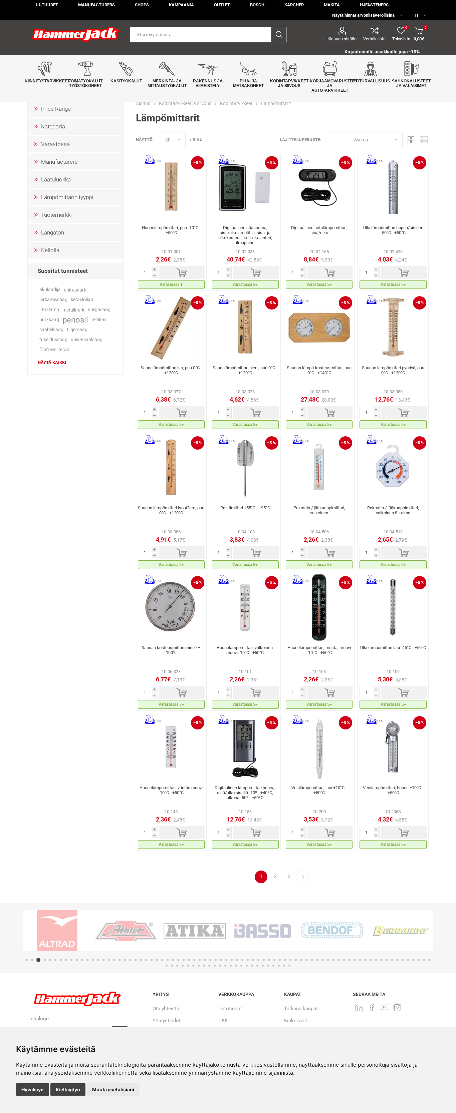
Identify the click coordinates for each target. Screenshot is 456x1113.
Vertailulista (374, 38)
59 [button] (338, 960)
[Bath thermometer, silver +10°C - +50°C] (393, 747)
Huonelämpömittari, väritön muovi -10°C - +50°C (171, 790)
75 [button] (424, 960)
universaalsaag (86, 340)
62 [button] (355, 960)
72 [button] (408, 960)
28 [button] (173, 960)
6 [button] (55, 960)
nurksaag (49, 320)
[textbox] (200, 34)
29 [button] (178, 960)
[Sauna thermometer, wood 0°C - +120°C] (393, 327)
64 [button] (365, 960)
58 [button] (333, 960)
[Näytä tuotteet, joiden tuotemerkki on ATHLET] (126, 930)
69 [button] (392, 960)
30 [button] (184, 960)
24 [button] (152, 960)
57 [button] (328, 960)
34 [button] (205, 960)
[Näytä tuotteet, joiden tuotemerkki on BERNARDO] (401, 930)
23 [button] (146, 960)
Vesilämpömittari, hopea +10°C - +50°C (393, 790)
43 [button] (253, 960)
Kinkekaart (296, 1021)
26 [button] (162, 960)
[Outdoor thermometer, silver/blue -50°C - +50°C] (393, 187)
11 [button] (82, 960)
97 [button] (273, 966)
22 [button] (141, 960)
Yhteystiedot (167, 1021)
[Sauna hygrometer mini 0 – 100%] (171, 607)
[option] (57, 930)
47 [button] (274, 960)
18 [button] (120, 960)
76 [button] (429, 960)
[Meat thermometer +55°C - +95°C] (245, 467)
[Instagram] (397, 1007)
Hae (279, 34)
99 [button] (284, 966)
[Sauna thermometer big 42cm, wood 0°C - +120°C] (171, 467)
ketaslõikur (82, 300)
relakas (98, 320)
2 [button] (32, 960)
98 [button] (279, 966)
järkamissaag (53, 300)
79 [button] (177, 966)
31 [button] (189, 960)
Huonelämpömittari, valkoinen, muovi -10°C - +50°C (245, 650)
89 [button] (231, 966)
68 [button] (387, 960)
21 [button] (136, 960)
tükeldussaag (53, 340)
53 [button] (306, 960)
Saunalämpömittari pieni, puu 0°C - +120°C (245, 370)
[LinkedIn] (359, 1007)
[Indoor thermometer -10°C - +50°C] (171, 187)
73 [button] (413, 960)
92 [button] (247, 966)
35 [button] (210, 960)
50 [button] (290, 960)
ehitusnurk (75, 290)
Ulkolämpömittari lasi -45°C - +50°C (393, 647)
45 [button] (264, 960)
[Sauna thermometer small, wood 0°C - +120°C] (245, 327)
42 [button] (248, 960)
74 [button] (419, 960)
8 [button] (66, 960)
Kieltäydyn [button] (68, 1089)
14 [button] (98, 960)
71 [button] (403, 960)
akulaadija (50, 290)
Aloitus (143, 103)
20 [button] (130, 960)
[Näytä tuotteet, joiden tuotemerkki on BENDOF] (332, 930)
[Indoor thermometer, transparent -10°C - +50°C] (171, 747)
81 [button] (188, 966)
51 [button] (296, 960)
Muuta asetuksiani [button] (113, 1089)
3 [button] (38, 960)
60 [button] (344, 960)
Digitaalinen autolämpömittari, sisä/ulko (319, 230)
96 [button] (268, 966)
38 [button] (226, 960)
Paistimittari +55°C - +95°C (245, 507)
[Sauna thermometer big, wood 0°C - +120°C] (171, 327)
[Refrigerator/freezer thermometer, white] (319, 467)
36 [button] (216, 960)
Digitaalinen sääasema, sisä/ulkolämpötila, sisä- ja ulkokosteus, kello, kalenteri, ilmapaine (245, 235)
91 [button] (241, 966)
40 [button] (237, 960)
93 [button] (252, 966)
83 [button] (199, 966)
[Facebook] (372, 1007)
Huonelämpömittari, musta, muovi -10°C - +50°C (319, 650)
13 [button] (93, 960)
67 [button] (381, 960)
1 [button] (27, 960)
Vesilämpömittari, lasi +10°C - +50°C (319, 790)
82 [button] (193, 966)
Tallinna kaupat (301, 1009)
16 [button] (109, 960)
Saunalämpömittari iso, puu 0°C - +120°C (171, 370)
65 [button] (371, 960)
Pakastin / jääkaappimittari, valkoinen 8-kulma (393, 510)
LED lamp (49, 310)
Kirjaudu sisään (342, 38)
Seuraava (303, 877)
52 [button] (301, 960)
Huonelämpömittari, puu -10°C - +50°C (171, 230)
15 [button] (103, 960)
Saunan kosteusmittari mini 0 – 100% (171, 650)
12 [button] (87, 960)
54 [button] (312, 960)
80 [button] (183, 966)
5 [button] (50, 960)
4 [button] (45, 960)
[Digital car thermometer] (319, 187)
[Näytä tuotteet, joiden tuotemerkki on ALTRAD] (57, 930)
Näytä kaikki (52, 362)
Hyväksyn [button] (32, 1089)
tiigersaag (77, 330)
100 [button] (289, 966)
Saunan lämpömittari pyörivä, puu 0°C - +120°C (393, 370)
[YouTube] (384, 1007)
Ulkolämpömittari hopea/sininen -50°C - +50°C (393, 230)
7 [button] (61, 960)
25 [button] (157, 960)
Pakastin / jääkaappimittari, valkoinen (319, 510)
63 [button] (360, 960)
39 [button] (232, 960)
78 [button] (172, 966)
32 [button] (194, 960)
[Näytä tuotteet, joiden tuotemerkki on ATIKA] (195, 930)
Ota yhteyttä (166, 1009)
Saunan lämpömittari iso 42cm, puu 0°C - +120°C (171, 510)
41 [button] (242, 960)
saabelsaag (51, 330)
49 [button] (285, 960)
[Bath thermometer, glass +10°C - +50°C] (319, 747)
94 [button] (257, 966)
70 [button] (397, 960)
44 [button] (258, 960)
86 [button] (215, 966)
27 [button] (168, 960)
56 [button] (322, 960)
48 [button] (280, 960)
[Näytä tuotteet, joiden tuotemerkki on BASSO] (263, 930)
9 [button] (71, 960)
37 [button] (221, 960)
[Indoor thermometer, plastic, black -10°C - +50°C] (319, 607)
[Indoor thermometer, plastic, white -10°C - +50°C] (245, 607)
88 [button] (225, 966)
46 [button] (269, 960)
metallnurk (73, 310)
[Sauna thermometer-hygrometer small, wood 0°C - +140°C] (319, 327)
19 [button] (125, 960)
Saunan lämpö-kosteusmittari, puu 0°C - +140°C (319, 370)
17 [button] (114, 960)
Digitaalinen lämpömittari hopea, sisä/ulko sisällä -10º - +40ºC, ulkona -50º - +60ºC (245, 792)
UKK (223, 1021)
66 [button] (376, 960)
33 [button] (200, 960)
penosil (75, 320)
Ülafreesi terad (54, 350)
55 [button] (317, 960)
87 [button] (220, 966)
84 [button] (204, 966)
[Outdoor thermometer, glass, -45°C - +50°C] (393, 607)
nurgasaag (99, 310)
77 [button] (167, 966)
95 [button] (263, 966)
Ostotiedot (230, 1009)
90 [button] (236, 966)
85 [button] (209, 966)
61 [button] (349, 960)
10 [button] (77, 960)
